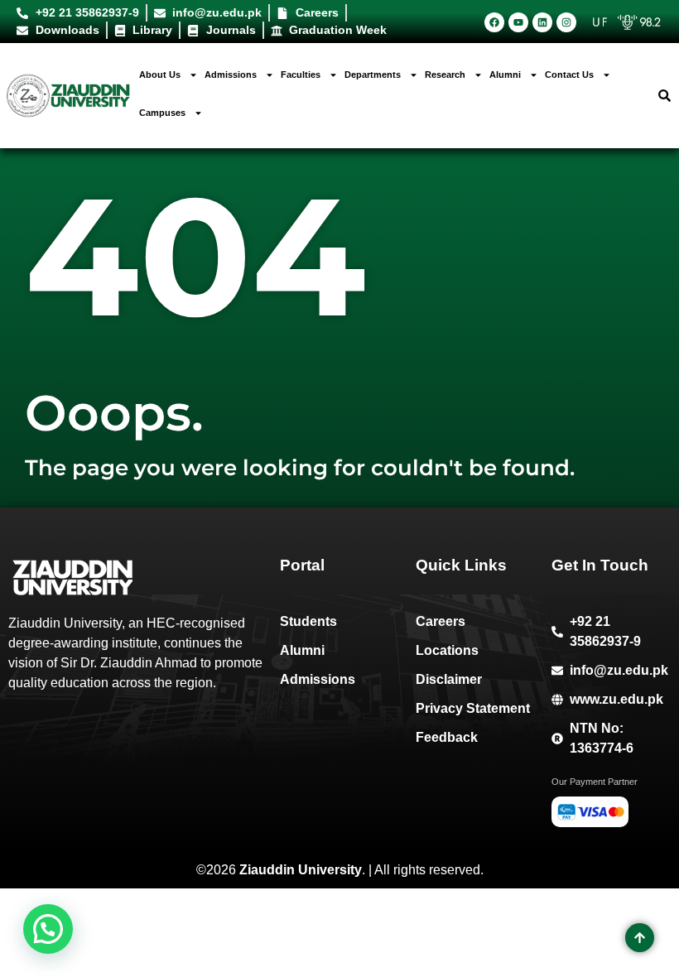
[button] (48, 929)
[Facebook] (494, 22)
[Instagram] (566, 22)
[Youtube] (518, 22)
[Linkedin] (542, 22)
